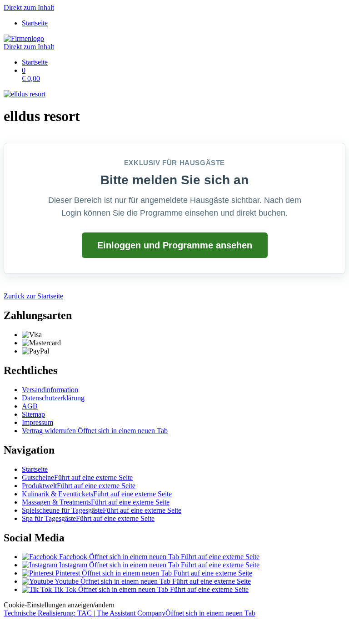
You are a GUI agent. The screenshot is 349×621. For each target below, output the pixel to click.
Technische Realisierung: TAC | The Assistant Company (129, 613)
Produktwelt (78, 486)
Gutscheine (77, 477)
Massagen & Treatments (96, 502)
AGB (30, 406)
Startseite (35, 469)
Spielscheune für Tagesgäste (101, 510)
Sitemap (33, 414)
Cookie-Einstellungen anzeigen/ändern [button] (59, 605)
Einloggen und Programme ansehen (174, 245)
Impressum (37, 422)
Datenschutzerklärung (53, 398)
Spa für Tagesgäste (88, 518)
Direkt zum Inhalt (29, 7)
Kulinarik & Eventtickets (97, 494)
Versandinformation (50, 390)
